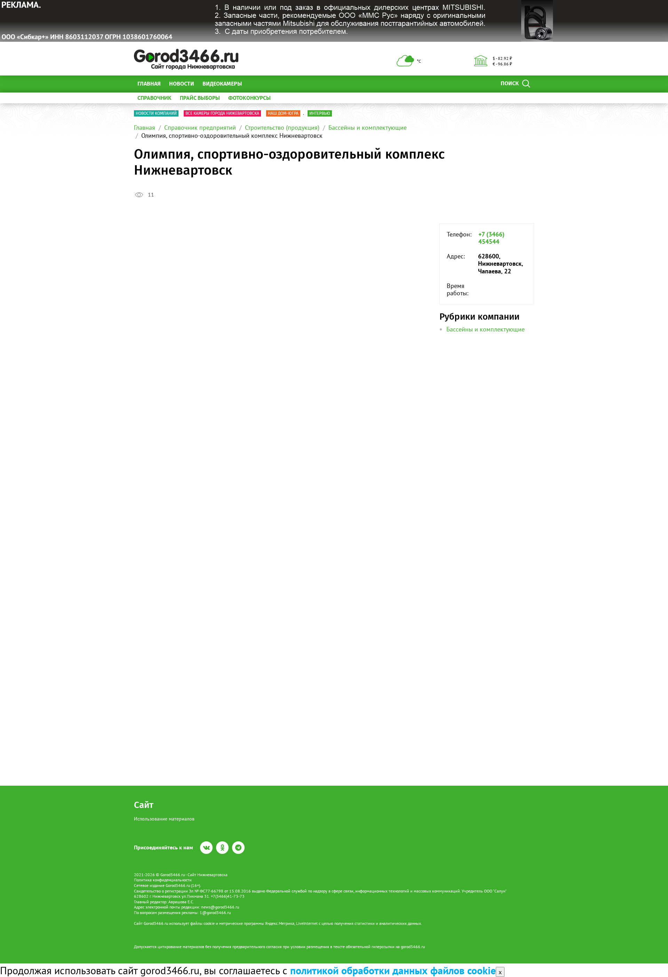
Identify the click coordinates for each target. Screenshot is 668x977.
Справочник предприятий (200, 127)
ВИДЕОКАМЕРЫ (222, 83)
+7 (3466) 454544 (491, 238)
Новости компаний (156, 113)
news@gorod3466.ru (220, 907)
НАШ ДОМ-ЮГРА (283, 113)
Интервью (319, 113)
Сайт (143, 805)
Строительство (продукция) (282, 127)
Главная (149, 83)
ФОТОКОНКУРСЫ (249, 97)
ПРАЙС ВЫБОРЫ (200, 97)
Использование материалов (164, 819)
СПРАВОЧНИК (154, 97)
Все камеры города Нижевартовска (222, 113)
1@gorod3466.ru (215, 912)
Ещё (255, 83)
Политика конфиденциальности (163, 879)
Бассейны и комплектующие (367, 127)
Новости (181, 83)
